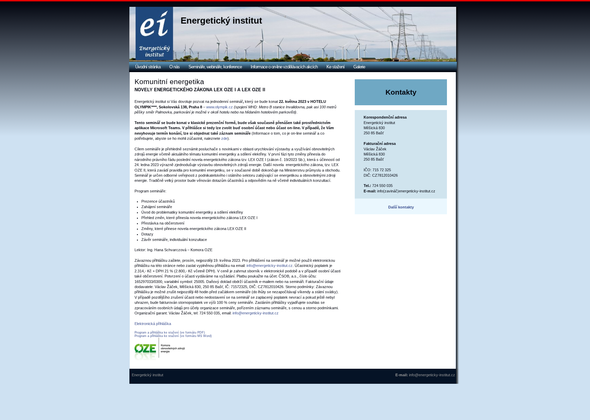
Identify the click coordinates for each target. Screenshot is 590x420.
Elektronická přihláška (153, 324)
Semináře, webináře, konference (215, 66)
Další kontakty (401, 207)
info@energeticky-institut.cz (270, 265)
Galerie (359, 66)
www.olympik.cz (219, 107)
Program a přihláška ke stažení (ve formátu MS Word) (173, 336)
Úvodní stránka (147, 66)
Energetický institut (221, 20)
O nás (174, 66)
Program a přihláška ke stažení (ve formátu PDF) (170, 332)
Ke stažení (335, 66)
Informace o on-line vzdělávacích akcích (284, 66)
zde (224, 138)
